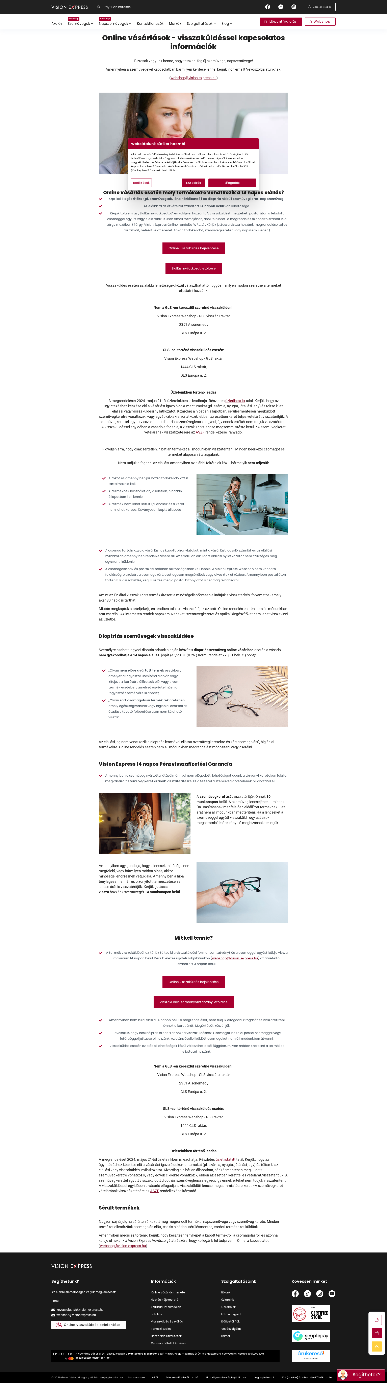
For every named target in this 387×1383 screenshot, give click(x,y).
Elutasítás (193, 183)
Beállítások (141, 183)
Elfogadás (232, 183)
